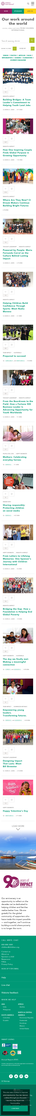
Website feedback (9, 993)
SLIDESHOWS (27, 57)
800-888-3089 (7, 945)
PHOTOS (13, 55)
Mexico (21, 1026)
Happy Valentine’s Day (15, 811)
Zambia (21, 1007)
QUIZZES (18, 57)
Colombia (5, 1018)
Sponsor (18, 11)
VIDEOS (5, 55)
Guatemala (22, 1020)
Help (3, 978)
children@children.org (10, 947)
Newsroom (5, 959)
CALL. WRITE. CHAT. (10, 940)
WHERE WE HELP (8, 1000)
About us (5, 954)
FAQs (3, 962)
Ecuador (5, 1020)
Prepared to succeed (14, 356)
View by (22, 48)
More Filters (6, 48)
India (3, 1007)
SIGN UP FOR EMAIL (10, 969)
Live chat (5, 985)
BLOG (29, 55)
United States (23, 1028)
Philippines (6, 1009)
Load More (18, 826)
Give (6, 11)
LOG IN (30, 11)
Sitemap (6, 1081)
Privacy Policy (7, 964)
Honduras (22, 1023)
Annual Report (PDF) (9, 1060)
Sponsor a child (7, 957)
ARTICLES (22, 55)
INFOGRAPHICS (7, 57)
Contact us (5, 952)
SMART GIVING (7, 1039)
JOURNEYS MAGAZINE (18, 60)
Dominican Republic (26, 1018)
